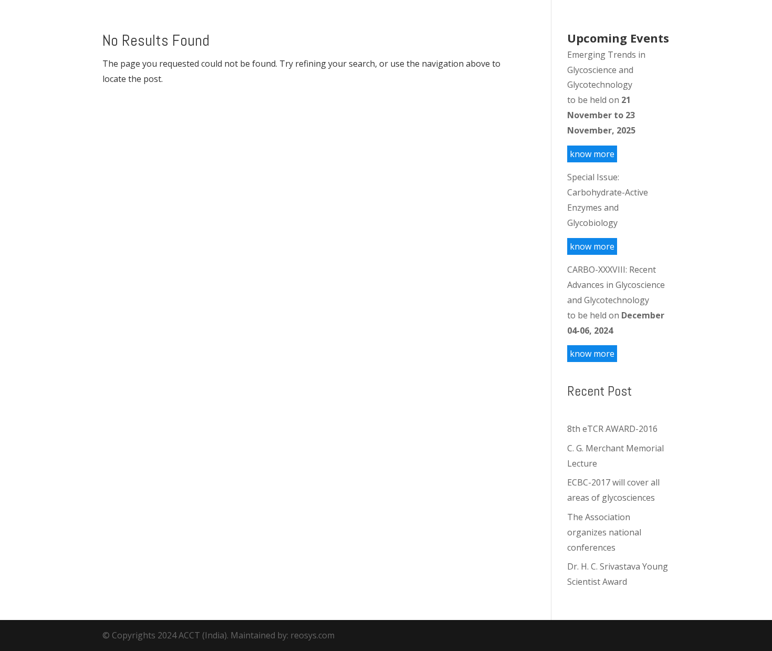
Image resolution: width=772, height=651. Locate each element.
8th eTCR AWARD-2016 (612, 429)
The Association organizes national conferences (604, 532)
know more (592, 154)
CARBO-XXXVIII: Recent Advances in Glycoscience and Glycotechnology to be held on (616, 300)
